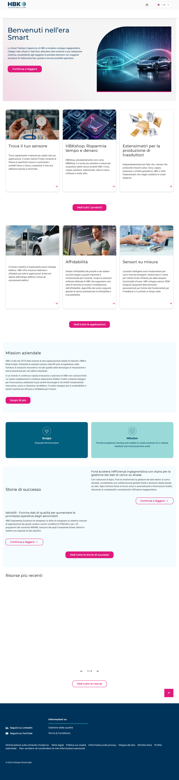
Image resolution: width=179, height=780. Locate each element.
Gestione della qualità (60, 727)
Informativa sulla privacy (102, 745)
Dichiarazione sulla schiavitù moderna (27, 745)
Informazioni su (57, 719)
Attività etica (144, 745)
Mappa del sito (127, 745)
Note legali (58, 745)
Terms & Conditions (59, 733)
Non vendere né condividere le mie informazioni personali (52, 748)
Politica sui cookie (76, 745)
